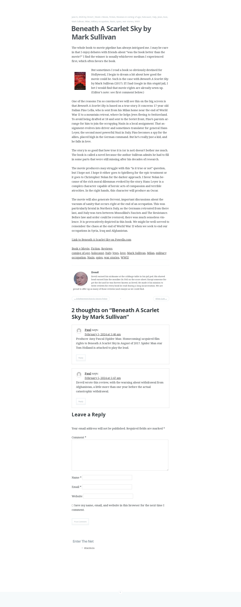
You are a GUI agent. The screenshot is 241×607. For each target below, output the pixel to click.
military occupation (100, 21)
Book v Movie (101, 16)
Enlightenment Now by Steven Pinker (90, 298)
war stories (128, 21)
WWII (137, 21)
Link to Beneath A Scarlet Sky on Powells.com (101, 239)
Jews (160, 16)
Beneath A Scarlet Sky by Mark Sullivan (111, 33)
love (165, 16)
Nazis (112, 21)
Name (76, 477)
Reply (81, 358)
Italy (154, 16)
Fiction (112, 16)
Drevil (90, 16)
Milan (87, 21)
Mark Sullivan (78, 21)
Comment (79, 437)
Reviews (120, 16)
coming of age (134, 16)
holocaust (146, 16)
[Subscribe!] (120, 592)
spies (118, 21)
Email (76, 487)
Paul (88, 330)
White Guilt (161, 298)
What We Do (89, 548)
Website (77, 496)
